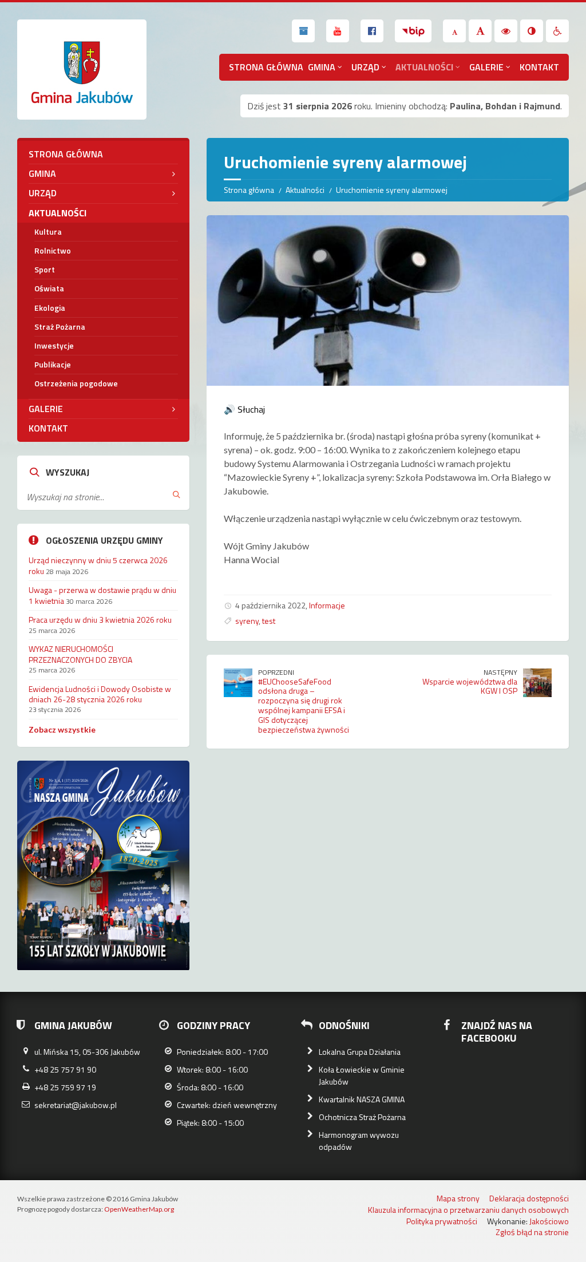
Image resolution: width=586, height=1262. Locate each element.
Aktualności (424, 67)
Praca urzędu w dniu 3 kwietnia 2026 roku (100, 620)
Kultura (48, 232)
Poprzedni (276, 672)
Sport (44, 269)
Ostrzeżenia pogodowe (76, 383)
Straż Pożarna (59, 327)
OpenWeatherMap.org (139, 1209)
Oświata (49, 288)
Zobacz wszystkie (62, 729)
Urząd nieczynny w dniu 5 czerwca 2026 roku (98, 565)
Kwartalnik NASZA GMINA (362, 1099)
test (268, 621)
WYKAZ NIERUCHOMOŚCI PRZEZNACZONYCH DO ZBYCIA (80, 654)
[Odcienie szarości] (531, 30)
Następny (500, 672)
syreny (247, 621)
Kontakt (539, 67)
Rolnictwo (52, 250)
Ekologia (49, 308)
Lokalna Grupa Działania (360, 1052)
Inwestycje (54, 345)
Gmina (321, 67)
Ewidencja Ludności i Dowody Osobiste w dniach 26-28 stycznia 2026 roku (100, 694)
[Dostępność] (557, 30)
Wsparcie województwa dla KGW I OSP (469, 686)
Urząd (365, 67)
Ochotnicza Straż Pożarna (362, 1117)
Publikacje (52, 364)
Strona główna (266, 67)
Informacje (327, 605)
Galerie (486, 67)
